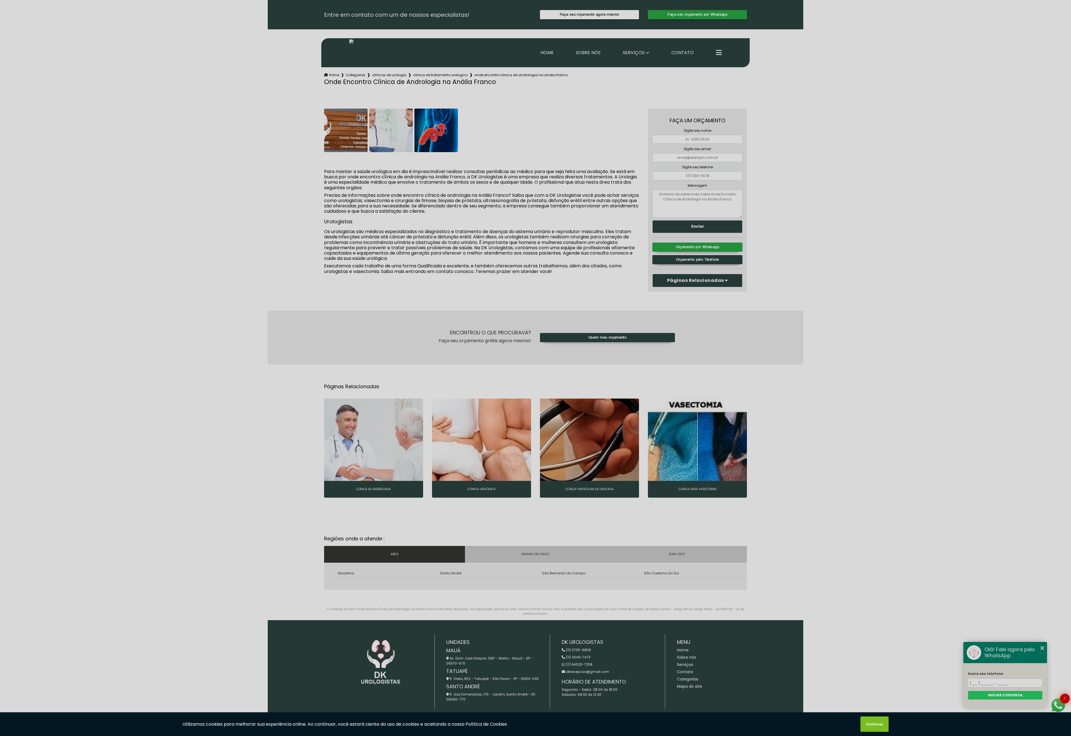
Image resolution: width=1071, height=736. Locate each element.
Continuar (874, 724)
